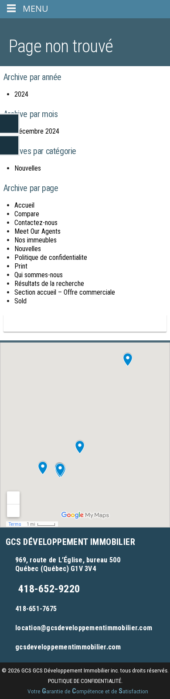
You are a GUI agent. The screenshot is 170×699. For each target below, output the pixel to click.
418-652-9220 (49, 589)
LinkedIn (10, 123)
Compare (26, 214)
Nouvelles (27, 168)
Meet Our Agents (37, 231)
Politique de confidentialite (50, 257)
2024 (21, 94)
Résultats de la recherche (49, 283)
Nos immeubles (35, 240)
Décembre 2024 (36, 131)
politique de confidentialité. (85, 681)
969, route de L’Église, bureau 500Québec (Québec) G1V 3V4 (67, 564)
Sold (20, 301)
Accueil (24, 205)
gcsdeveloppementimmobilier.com (68, 647)
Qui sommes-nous (38, 275)
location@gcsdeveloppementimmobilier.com (83, 628)
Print (20, 266)
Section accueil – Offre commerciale (64, 292)
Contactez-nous (36, 222)
